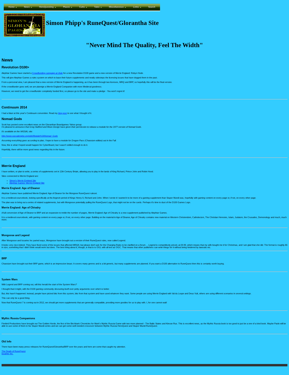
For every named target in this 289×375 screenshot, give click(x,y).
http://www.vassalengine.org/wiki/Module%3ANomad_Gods (30, 136)
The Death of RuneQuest (14, 351)
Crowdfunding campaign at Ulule (47, 73)
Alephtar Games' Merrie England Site (26, 183)
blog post (62, 113)
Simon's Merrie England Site (22, 180)
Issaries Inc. (7, 353)
